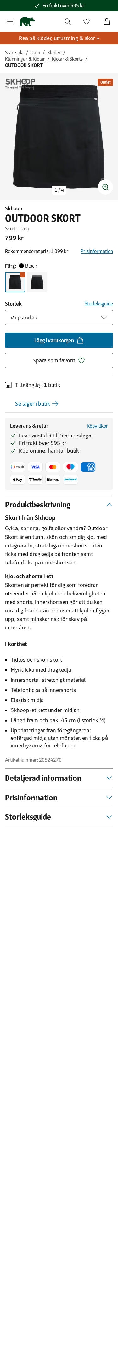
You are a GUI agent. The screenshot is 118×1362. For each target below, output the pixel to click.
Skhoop (13, 208)
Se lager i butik (32, 403)
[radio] (15, 282)
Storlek (13, 303)
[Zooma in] (105, 187)
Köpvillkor (97, 426)
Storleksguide (99, 304)
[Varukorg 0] (106, 21)
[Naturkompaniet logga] (27, 21)
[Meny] (10, 21)
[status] (59, 190)
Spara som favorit (54, 360)
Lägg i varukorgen (54, 340)
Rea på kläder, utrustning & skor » (59, 38)
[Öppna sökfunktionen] (67, 21)
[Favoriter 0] (86, 21)
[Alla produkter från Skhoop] (20, 84)
